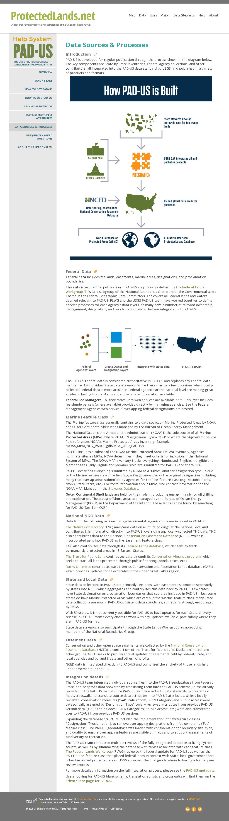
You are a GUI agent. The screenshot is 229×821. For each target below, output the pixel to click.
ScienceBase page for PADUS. (89, 781)
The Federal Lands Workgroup (89, 751)
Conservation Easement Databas (150, 536)
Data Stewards (184, 15)
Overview (45, 72)
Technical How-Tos (38, 106)
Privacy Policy (99, 808)
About (213, 15)
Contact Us (116, 808)
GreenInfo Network (87, 799)
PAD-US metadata (200, 770)
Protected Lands (53, 15)
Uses (153, 15)
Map (132, 15)
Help (202, 15)
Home (85, 808)
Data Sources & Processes (33, 126)
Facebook (193, 809)
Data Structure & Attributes (39, 116)
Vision (165, 15)
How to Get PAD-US (38, 89)
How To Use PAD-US (38, 97)
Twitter (200, 809)
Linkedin (187, 809)
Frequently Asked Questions (39, 136)
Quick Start (43, 80)
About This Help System (35, 147)
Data (142, 15)
